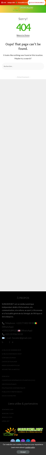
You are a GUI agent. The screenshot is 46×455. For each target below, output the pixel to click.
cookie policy (30, 447)
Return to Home (23, 35)
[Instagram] (12, 342)
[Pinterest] (9, 342)
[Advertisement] (23, 185)
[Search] (42, 9)
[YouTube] (16, 342)
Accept (23, 452)
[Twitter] (6, 342)
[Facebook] (2, 342)
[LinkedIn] (28, 441)
